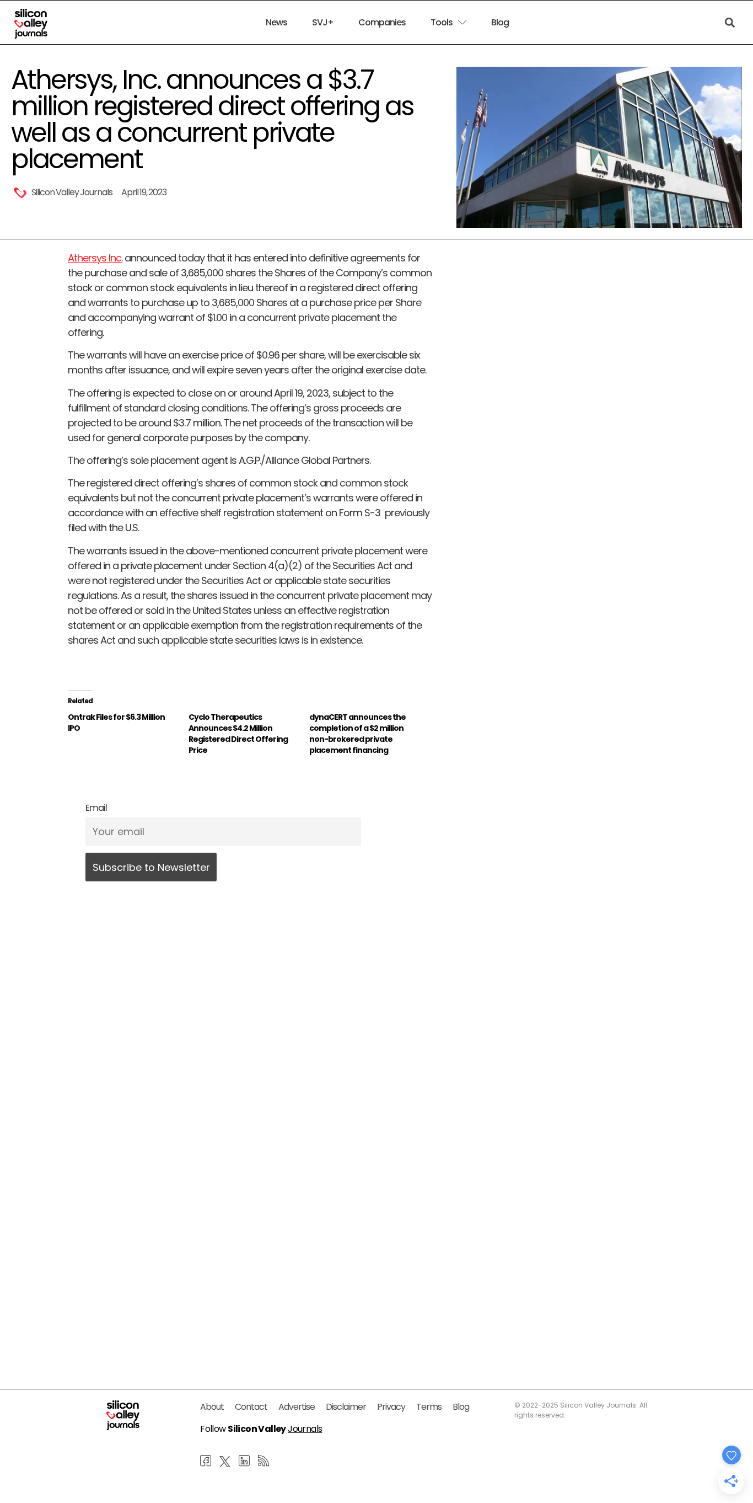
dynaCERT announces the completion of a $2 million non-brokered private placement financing (357, 734)
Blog (500, 22)
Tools (442, 22)
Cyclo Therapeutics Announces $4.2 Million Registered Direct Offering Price (238, 734)
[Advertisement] (251, 1245)
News (276, 22)
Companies (382, 22)
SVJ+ (323, 22)
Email (96, 807)
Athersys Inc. (95, 258)
